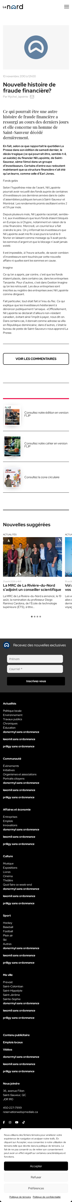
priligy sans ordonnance (18, 746)
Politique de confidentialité (47, 1197)
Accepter (36, 1166)
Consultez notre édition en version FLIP (46, 414)
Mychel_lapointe (18, 96)
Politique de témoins (20, 1197)
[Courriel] (32, 96)
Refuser (36, 1177)
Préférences (36, 1188)
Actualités (10, 534)
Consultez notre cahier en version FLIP (45, 444)
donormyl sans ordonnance (21, 732)
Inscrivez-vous (36, 681)
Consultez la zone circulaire (41, 477)
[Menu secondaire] (66, 6)
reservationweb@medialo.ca (20, 1112)
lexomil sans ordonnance (19, 739)
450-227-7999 (12, 1107)
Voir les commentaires (36, 359)
